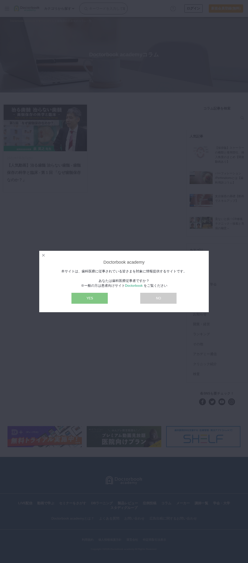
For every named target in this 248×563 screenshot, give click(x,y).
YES (89, 298)
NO (158, 298)
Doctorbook (134, 285)
